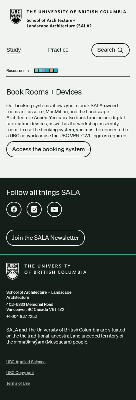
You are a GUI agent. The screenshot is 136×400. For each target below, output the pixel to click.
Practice (58, 50)
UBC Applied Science (26, 361)
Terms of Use (18, 383)
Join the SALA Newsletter (45, 237)
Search (106, 50)
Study (13, 50)
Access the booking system (48, 149)
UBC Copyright (20, 372)
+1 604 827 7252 (21, 316)
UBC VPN (69, 135)
